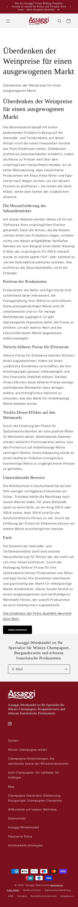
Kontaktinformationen (44, 896)
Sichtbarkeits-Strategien (25, 845)
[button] (8, 21)
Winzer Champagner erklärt (27, 749)
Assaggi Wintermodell (23, 827)
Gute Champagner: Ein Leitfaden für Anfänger (33, 775)
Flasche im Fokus (20, 836)
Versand (22, 896)
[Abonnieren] (65, 669)
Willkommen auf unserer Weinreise (32, 809)
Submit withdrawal (17, 630)
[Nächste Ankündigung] (70, 6)
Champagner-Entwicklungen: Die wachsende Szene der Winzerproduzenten (38, 761)
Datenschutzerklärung (58, 890)
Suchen (13, 740)
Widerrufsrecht (32, 890)
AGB (10, 896)
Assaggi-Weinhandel (37, 885)
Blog (11, 786)
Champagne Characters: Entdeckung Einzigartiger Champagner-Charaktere (35, 798)
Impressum (67, 896)
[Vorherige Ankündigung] (7, 6)
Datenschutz (17, 818)
